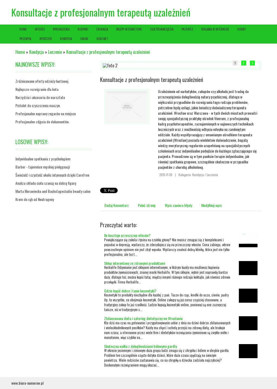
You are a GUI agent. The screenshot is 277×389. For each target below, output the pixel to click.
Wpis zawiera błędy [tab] (178, 205)
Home (20, 52)
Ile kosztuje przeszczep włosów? (127, 235)
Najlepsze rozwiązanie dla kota (36, 89)
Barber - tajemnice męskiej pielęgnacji (42, 167)
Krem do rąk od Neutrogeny (34, 199)
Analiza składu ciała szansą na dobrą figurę (45, 183)
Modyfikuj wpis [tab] (211, 205)
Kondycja (36, 52)
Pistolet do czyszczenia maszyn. (38, 105)
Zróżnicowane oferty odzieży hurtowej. (42, 81)
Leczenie (55, 52)
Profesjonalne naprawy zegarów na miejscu (45, 113)
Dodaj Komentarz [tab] (116, 205)
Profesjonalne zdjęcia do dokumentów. (42, 121)
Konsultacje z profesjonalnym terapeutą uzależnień (108, 52)
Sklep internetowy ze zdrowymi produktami (134, 263)
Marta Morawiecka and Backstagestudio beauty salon (52, 191)
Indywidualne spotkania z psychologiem (42, 158)
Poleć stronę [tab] (147, 205)
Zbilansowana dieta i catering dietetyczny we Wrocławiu (143, 318)
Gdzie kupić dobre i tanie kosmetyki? (130, 291)
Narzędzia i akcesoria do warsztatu (40, 97)
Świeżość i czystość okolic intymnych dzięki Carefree (52, 175)
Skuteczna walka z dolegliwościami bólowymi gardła (140, 346)
